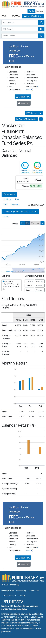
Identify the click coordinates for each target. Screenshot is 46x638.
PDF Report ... (32, 113)
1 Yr (22, 223)
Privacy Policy (7, 590)
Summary (15, 204)
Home (3, 16)
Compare (39, 281)
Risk (17, 199)
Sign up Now (24, 97)
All (42, 223)
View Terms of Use (26, 617)
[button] (41, 22)
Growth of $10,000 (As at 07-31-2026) (20, 211)
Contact (21, 595)
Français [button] (39, 11)
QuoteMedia (37, 614)
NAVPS (7, 216)
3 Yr (27, 223)
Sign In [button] (31, 11)
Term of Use (33, 590)
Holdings (7, 199)
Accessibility (21, 590)
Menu (15, 16)
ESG (5, 204)
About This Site (9, 595)
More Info (24, 103)
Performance (9, 194)
